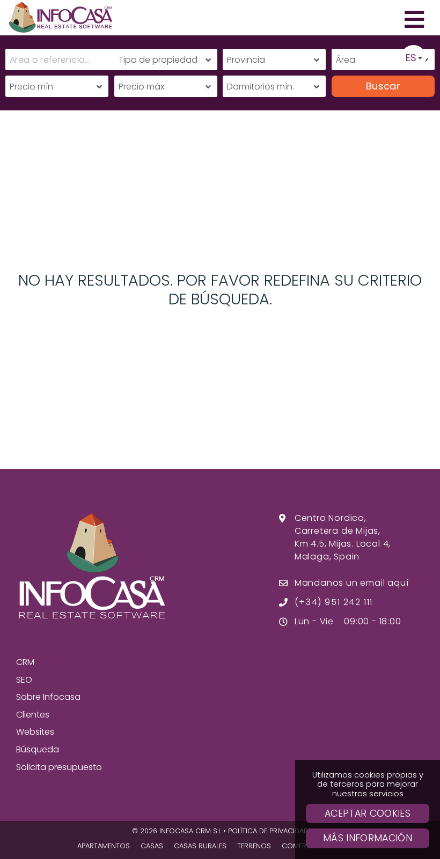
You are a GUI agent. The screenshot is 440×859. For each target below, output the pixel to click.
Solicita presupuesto (59, 767)
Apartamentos (103, 845)
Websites (35, 732)
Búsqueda (37, 749)
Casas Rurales (200, 845)
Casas (152, 845)
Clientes (32, 714)
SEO (24, 680)
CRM (25, 662)
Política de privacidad (268, 830)
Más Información (367, 838)
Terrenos (254, 845)
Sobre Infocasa (48, 697)
